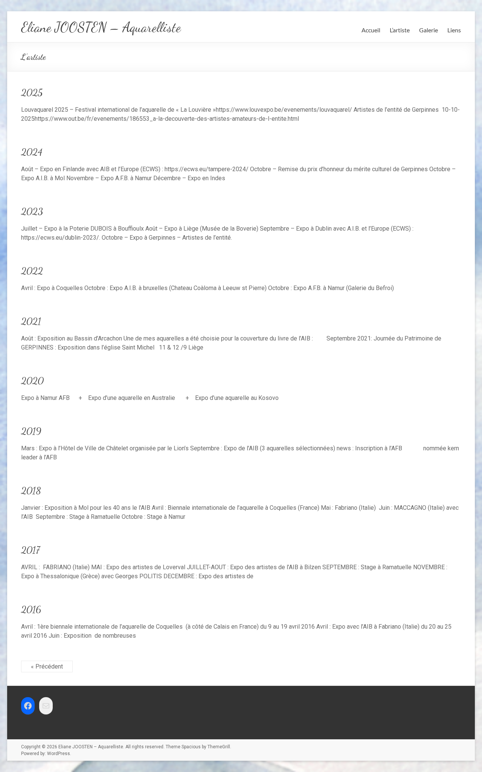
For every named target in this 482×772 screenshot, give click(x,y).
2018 (31, 490)
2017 (30, 550)
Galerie (428, 29)
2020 (32, 380)
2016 (31, 609)
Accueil (371, 29)
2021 (31, 321)
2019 (31, 431)
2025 (32, 92)
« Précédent (47, 666)
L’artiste (400, 29)
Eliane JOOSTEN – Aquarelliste (101, 27)
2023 (32, 211)
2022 (32, 271)
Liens (454, 29)
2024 (32, 152)
